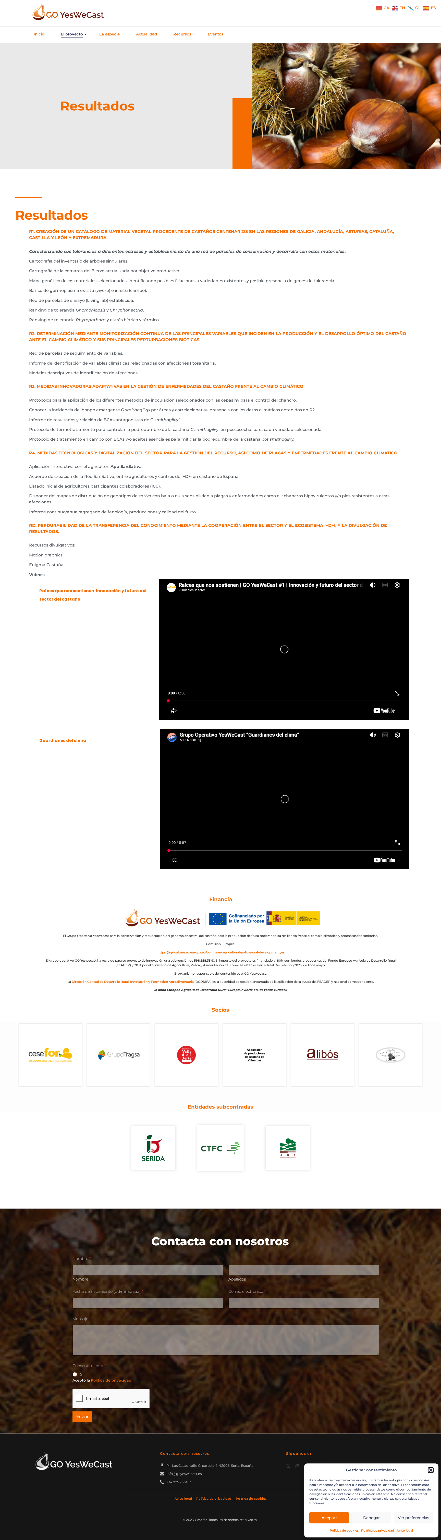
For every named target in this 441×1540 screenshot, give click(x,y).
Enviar (82, 1416)
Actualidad (146, 34)
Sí (81, 1374)
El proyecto (72, 34)
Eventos (216, 34)
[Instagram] (297, 1466)
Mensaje (80, 1318)
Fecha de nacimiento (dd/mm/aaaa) (107, 1291)
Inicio (39, 34)
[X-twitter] (288, 1466)
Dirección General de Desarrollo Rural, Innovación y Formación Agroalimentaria (133, 982)
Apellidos (237, 1279)
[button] (430, 1470)
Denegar (371, 1517)
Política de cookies (344, 1530)
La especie (109, 34)
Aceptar (329, 1517)
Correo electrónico (247, 1291)
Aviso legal (405, 1530)
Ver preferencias (413, 1517)
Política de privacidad (377, 1530)
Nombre (80, 1279)
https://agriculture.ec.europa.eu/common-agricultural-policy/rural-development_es (221, 952)
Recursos (182, 34)
